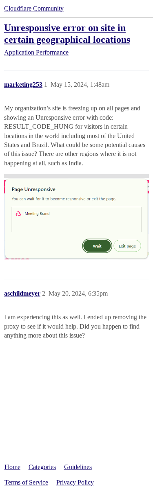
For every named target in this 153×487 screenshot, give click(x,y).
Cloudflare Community (34, 8)
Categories (42, 466)
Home (12, 466)
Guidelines (78, 466)
